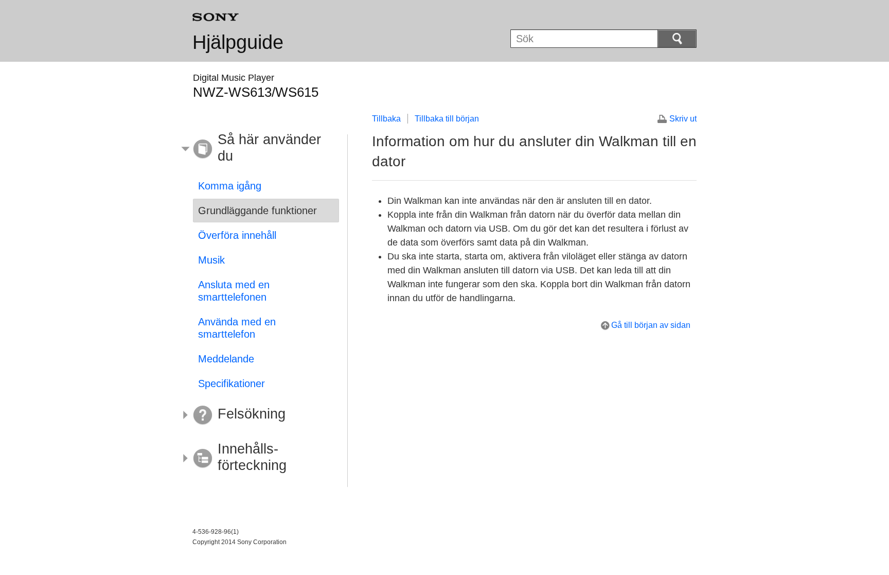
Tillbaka (386, 118)
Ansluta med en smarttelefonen (234, 291)
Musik (211, 260)
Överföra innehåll (237, 235)
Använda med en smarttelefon (237, 328)
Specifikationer (231, 383)
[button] (258, 149)
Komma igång (229, 185)
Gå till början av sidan (650, 325)
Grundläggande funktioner (257, 210)
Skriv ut (683, 118)
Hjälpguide (237, 42)
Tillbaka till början (447, 118)
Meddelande (226, 358)
